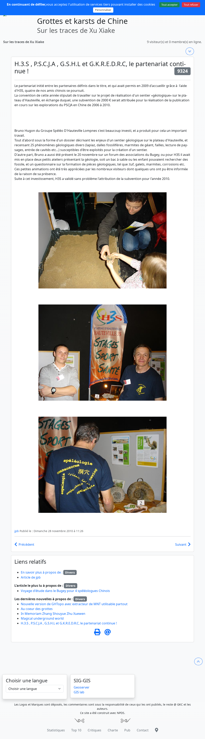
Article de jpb (31, 577)
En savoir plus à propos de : (42, 572)
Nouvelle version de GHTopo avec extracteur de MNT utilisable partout (74, 604)
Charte (113, 730)
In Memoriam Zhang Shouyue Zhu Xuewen (53, 613)
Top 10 (76, 730)
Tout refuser (191, 4)
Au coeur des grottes (37, 609)
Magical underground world (42, 618)
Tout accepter (169, 4)
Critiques (94, 730)
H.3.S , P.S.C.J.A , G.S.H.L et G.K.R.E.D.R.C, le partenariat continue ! (69, 623)
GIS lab (79, 692)
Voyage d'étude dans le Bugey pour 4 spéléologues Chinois (65, 591)
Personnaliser (103, 10)
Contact (143, 730)
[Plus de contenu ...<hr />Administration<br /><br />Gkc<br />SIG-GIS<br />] (190, 51)
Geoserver (81, 687)
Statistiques (56, 730)
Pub (127, 730)
